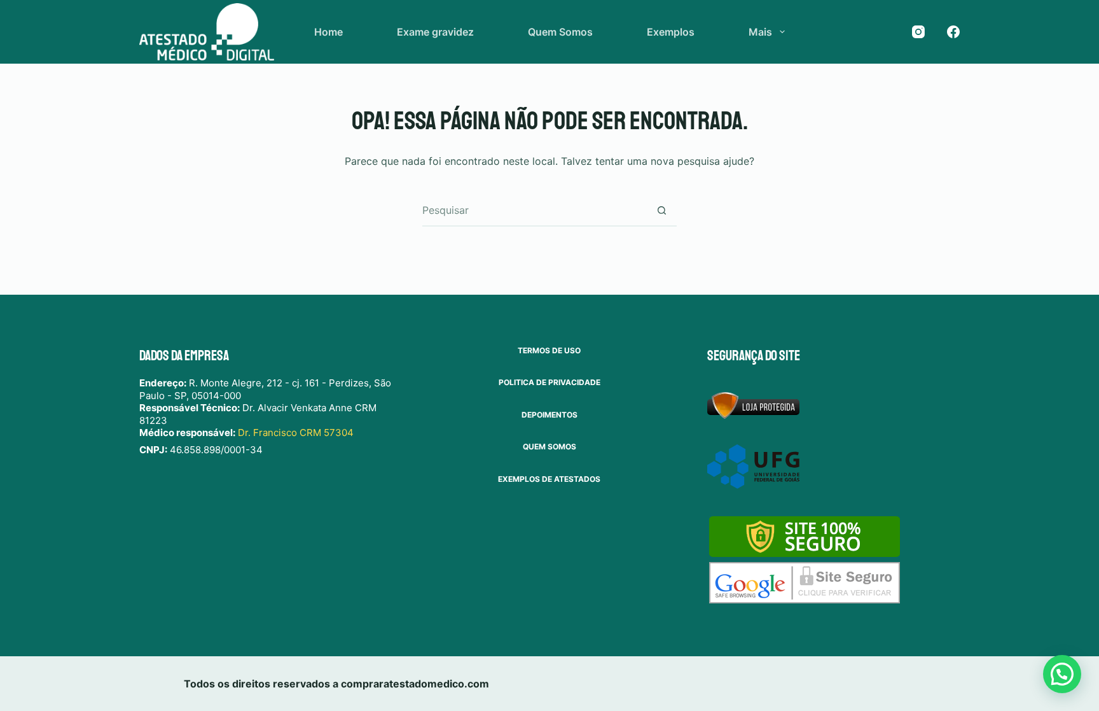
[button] (1062, 674)
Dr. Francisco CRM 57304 (296, 432)
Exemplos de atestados (549, 479)
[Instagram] (918, 31)
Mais (760, 31)
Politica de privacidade (549, 382)
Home (328, 31)
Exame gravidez (435, 31)
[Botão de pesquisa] (661, 210)
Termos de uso (549, 350)
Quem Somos (560, 31)
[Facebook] (953, 31)
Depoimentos (549, 414)
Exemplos (671, 31)
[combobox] (534, 210)
